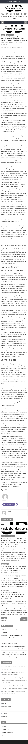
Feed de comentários (7, 732)
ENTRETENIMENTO (10, 35)
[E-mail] (17, 504)
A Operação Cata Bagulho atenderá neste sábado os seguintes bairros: (13, 642)
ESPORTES (4, 710)
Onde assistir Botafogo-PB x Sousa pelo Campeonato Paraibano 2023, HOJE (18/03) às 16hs (14, 680)
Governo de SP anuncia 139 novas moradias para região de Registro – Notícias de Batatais (24, 618)
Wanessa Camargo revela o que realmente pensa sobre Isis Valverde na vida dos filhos (13, 648)
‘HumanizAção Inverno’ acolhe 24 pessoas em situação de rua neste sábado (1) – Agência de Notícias (12, 594)
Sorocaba (4, 716)
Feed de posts (5, 729)
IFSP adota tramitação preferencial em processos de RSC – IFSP (12, 637)
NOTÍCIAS (4, 713)
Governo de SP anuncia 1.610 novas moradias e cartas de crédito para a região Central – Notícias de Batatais (5, 618)
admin (11, 42)
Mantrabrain (22, 742)
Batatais (3, 35)
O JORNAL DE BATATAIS (14, 14)
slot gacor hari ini (6, 672)
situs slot (4, 666)
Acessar (4, 726)
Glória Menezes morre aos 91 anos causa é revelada (13, 631)
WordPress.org (5, 736)
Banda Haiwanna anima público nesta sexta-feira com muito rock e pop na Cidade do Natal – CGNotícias (13, 568)
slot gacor (4, 678)
